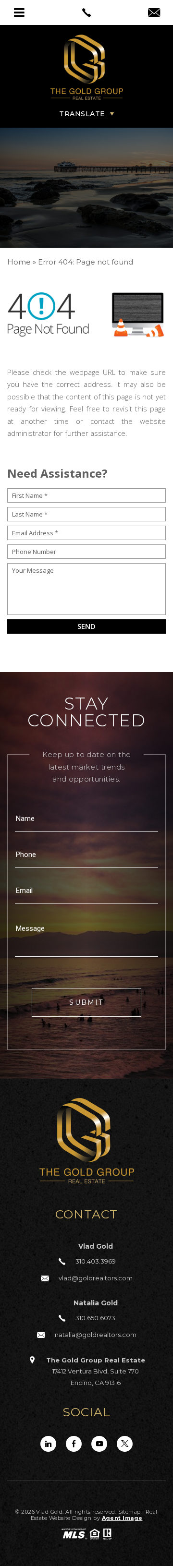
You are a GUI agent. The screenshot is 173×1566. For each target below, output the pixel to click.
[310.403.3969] (86, 12)
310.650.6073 (95, 1318)
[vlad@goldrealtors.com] (154, 13)
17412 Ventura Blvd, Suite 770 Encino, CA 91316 (95, 1371)
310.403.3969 (95, 1261)
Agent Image (122, 1518)
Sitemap (129, 1511)
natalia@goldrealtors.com (95, 1334)
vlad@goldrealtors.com (96, 1278)
